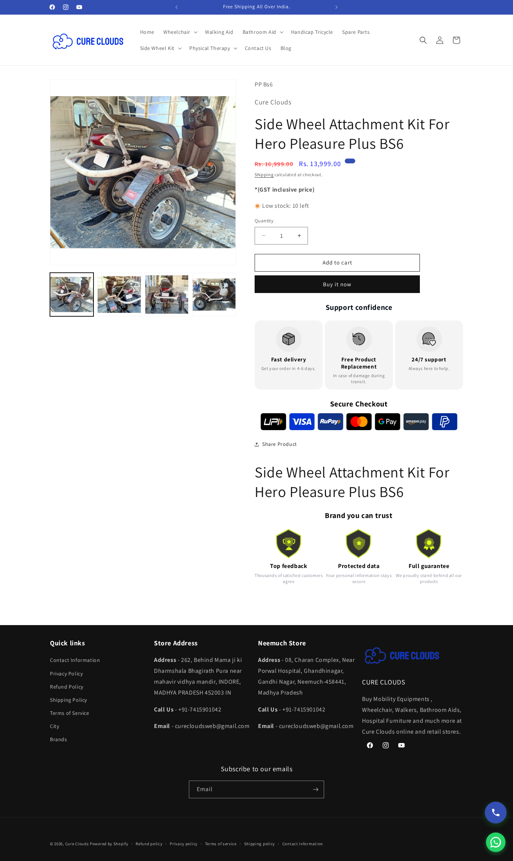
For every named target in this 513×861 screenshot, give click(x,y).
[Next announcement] (336, 7)
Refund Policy (66, 686)
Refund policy (149, 843)
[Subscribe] (315, 789)
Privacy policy (184, 843)
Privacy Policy (66, 673)
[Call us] (496, 812)
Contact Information (75, 660)
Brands (58, 739)
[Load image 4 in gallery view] (214, 294)
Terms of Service (69, 713)
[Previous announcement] (176, 7)
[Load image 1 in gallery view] (72, 294)
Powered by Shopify (109, 843)
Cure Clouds (77, 843)
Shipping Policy (68, 699)
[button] (180, 32)
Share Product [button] (279, 444)
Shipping (264, 174)
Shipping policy (259, 843)
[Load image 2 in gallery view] (119, 294)
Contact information (302, 843)
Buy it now (337, 284)
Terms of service (221, 843)
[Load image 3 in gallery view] (167, 294)
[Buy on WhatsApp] (495, 842)
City (54, 726)
